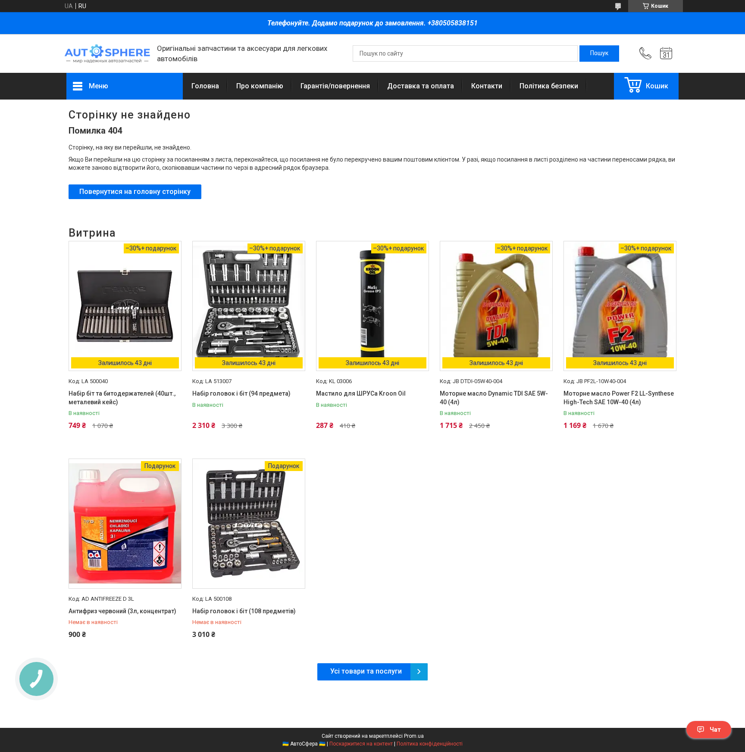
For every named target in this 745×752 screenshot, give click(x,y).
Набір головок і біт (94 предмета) (241, 393)
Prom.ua (414, 736)
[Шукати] (599, 53)
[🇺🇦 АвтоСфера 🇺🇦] (107, 53)
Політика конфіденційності (430, 744)
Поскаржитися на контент (361, 744)
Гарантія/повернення (335, 86)
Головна (205, 86)
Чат (715, 729)
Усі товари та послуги (366, 671)
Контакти (486, 86)
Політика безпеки (549, 86)
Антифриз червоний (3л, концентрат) (122, 611)
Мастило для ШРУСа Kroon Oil (361, 393)
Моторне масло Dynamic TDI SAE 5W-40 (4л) (494, 398)
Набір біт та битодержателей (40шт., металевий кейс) (122, 398)
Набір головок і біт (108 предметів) (244, 611)
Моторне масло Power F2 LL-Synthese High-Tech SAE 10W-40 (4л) (618, 398)
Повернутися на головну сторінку (135, 191)
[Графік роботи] (666, 53)
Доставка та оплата (420, 86)
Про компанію (259, 86)
